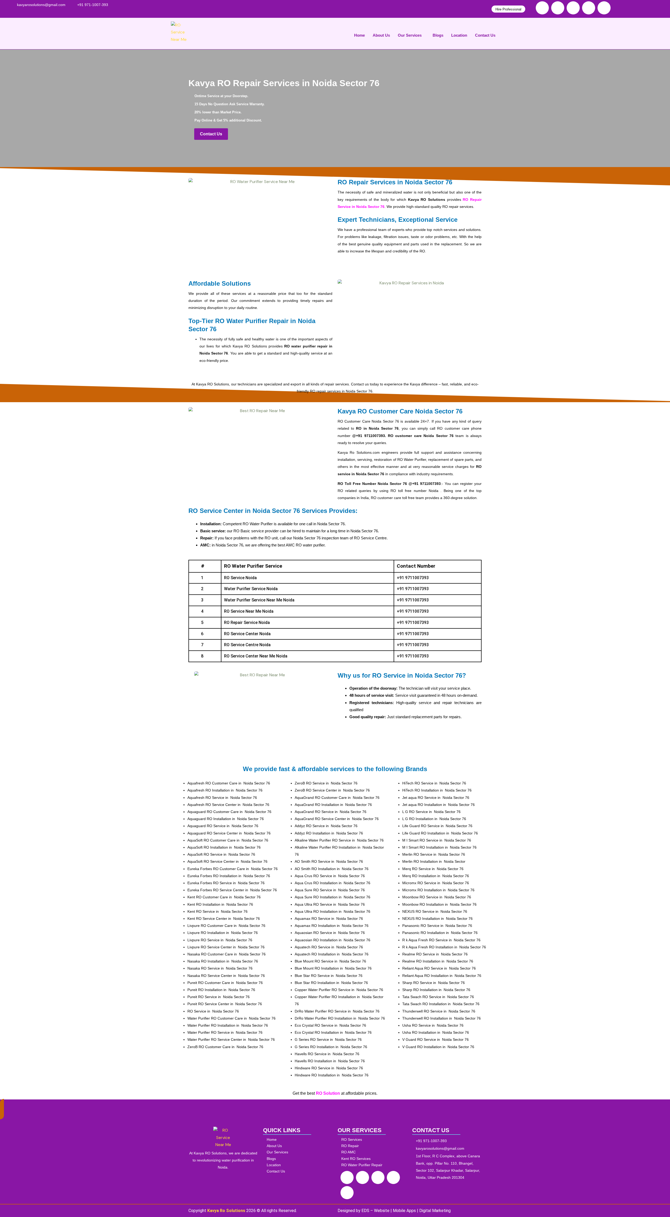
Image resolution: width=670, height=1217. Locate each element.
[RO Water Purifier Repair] (373, 1165)
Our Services (410, 35)
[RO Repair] (373, 1145)
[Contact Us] (298, 1171)
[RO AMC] (373, 1152)
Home (359, 35)
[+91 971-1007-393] (92, 4)
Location (459, 35)
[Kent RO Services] (373, 1158)
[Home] (298, 1139)
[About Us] (298, 1145)
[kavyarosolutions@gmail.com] (41, 4)
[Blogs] (298, 1158)
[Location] (298, 1165)
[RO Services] (373, 1139)
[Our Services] (298, 1152)
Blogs (438, 35)
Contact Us (485, 35)
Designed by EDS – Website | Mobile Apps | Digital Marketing (394, 1210)
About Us (381, 35)
